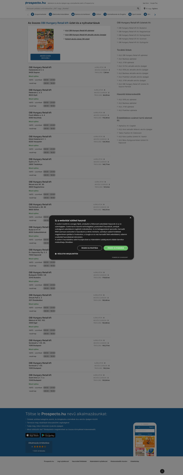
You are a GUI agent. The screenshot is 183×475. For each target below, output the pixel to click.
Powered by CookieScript (120, 257)
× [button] (130, 218)
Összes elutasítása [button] (89, 248)
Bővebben (69, 242)
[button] (66, 254)
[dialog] (91, 237)
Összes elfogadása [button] (116, 248)
